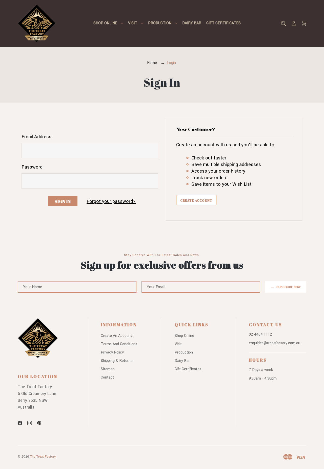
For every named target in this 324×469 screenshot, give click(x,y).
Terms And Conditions (119, 344)
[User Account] (293, 23)
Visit (132, 23)
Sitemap (108, 369)
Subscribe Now (288, 287)
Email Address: (37, 136)
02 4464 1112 (260, 334)
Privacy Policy (112, 352)
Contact (107, 377)
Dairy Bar (191, 23)
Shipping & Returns (116, 360)
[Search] (283, 23)
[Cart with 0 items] (303, 23)
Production (159, 23)
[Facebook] (20, 423)
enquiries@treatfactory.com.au (274, 343)
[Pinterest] (39, 423)
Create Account (196, 200)
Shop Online (105, 23)
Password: (33, 167)
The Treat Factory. (43, 456)
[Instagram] (29, 423)
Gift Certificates (223, 23)
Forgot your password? (111, 201)
